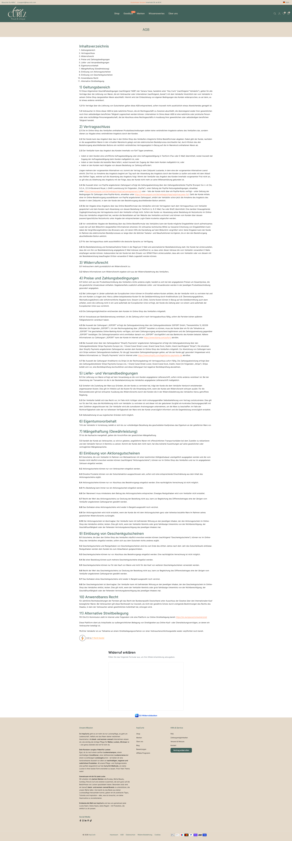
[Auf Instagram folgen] (83, 820)
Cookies (157, 835)
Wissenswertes (156, 13)
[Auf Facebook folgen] (80, 820)
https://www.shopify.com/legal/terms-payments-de (160, 355)
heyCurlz (92, 835)
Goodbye (129, 13)
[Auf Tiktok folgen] (91, 820)
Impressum (114, 835)
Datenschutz (130, 835)
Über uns (173, 13)
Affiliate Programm (143, 753)
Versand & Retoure (177, 741)
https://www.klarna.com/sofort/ (157, 337)
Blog (138, 745)
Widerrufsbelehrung (145, 835)
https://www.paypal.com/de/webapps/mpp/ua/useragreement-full (112, 191)
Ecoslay (110, 779)
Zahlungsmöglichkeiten (179, 738)
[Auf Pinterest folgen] (88, 820)
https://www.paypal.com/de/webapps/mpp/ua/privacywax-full (162, 194)
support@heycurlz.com (27, 2)
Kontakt (173, 745)
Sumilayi (82, 782)
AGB (122, 835)
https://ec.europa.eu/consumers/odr (191, 617)
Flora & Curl (90, 782)
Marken (141, 13)
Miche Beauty (119, 779)
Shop (117, 13)
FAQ (172, 734)
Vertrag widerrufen (181, 750)
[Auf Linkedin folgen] (86, 820)
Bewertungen (141, 749)
